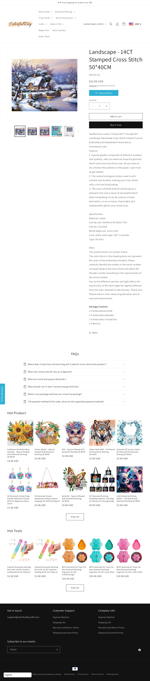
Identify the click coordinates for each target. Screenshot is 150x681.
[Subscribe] (56, 649)
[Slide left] (10, 131)
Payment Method (61, 617)
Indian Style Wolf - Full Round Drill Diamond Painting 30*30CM (102, 452)
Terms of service (97, 674)
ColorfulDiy (41, 674)
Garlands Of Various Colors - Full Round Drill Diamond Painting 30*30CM (129, 452)
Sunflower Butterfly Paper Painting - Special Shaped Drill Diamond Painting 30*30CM (18, 453)
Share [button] (94, 332)
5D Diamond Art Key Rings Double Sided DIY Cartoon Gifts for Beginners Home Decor (18, 500)
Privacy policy (83, 674)
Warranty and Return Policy (66, 627)
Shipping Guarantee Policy (65, 632)
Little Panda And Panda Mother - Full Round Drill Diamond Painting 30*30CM (128, 498)
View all (75, 516)
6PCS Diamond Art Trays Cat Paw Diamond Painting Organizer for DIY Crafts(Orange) (74, 571)
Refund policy (69, 674)
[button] (45, 12)
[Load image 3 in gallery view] (44, 131)
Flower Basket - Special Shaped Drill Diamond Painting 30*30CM (45, 452)
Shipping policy (113, 674)
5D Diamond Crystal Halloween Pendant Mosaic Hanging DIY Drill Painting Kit (47, 498)
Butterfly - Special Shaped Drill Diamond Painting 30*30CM (73, 498)
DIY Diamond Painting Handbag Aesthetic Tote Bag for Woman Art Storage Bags (101, 498)
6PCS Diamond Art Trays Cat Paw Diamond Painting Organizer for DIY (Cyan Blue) (101, 569)
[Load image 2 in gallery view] (32, 131)
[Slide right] (78, 131)
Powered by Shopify (54, 674)
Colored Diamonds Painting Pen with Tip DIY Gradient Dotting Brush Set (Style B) (19, 569)
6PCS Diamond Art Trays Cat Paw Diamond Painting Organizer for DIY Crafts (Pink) (130, 569)
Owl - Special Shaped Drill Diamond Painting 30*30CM (73, 450)
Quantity (92, 100)
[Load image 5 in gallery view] (69, 131)
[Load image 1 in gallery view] (20, 131)
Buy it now (115, 125)
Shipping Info (59, 622)
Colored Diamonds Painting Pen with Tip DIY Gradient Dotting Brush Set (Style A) (46, 569)
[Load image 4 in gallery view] (56, 131)
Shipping (93, 85)
